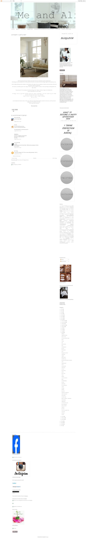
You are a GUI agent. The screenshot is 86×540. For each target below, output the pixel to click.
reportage (66, 232)
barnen (61, 207)
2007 (62, 425)
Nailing (63, 376)
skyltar (61, 235)
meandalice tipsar (67, 224)
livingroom (65, 220)
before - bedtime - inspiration (66, 398)
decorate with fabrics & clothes (67, 360)
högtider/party (67, 217)
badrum (67, 206)
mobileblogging (71, 226)
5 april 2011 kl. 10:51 (17, 121)
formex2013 (61, 213)
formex (72, 211)
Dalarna (72, 209)
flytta (67, 211)
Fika (62, 345)
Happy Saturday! (64, 335)
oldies (73, 228)
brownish (63, 391)
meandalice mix (70, 222)
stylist (67, 236)
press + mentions (66, 29)
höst (70, 217)
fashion (64, 211)
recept (68, 231)
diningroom (64, 210)
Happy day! (63, 401)
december (63, 320)
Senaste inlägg (14, 158)
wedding (72, 239)
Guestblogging (64, 380)
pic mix (63, 348)
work (73, 240)
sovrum (63, 235)
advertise (30, 29)
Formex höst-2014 (70, 212)
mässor (66, 227)
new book (63, 411)
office (67, 228)
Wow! (62, 339)
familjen (61, 211)
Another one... (64, 358)
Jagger (63, 355)
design (61, 210)
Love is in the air (64, 377)
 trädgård (62, 205)
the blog (72, 236)
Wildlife (63, 389)
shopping (69, 233)
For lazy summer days (65, 338)
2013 (62, 316)
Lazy (62, 361)
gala (60, 214)
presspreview (71, 230)
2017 (62, 310)
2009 (62, 422)
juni (62, 329)
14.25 (63, 364)
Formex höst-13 (63, 212)
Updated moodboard (65, 392)
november (63, 322)
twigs (62, 379)
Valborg (63, 333)
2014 (62, 315)
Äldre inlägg (55, 158)
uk (73, 238)
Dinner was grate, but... (65, 410)
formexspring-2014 (70, 213)
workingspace (62, 241)
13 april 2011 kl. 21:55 (18, 153)
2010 (62, 421)
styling (65, 236)
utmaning (69, 239)
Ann (15, 124)
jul (70, 219)
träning (61, 238)
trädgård (72, 237)
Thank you (63, 367)
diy (67, 210)
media (61, 226)
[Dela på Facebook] (16, 109)
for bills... (63, 382)
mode (61, 227)
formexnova (65, 213)
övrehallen (66, 243)
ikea (73, 217)
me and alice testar (70, 221)
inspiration (62, 219)
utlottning (65, 239)
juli (62, 328)
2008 (62, 424)
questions (64, 231)
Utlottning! (63, 354)
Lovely (63, 414)
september (63, 325)
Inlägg (62, 259)
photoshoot (72, 229)
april (62, 332)
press (67, 230)
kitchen (72, 219)
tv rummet (66, 238)
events (72, 210)
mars (63, 416)
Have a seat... (64, 336)
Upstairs (63, 407)
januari (63, 419)
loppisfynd (71, 220)
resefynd (69, 232)
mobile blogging (66, 226)
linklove (58, 29)
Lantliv (63, 386)
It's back (63, 408)
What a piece (64, 344)
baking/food (72, 206)
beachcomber (16, 117)
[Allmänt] (14, 528)
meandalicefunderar (62, 225)
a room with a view (65, 402)
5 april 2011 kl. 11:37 (17, 139)
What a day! (64, 357)
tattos (69, 236)
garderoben (72, 214)
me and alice (16, 142)
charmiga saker (65, 209)
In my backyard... (64, 385)
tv (62, 238)
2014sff (69, 205)
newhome (72, 227)
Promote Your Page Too (16, 454)
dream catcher (64, 405)
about (17, 29)
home (12, 29)
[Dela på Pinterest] (17, 109)
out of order (63, 395)
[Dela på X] (14, 109)
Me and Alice (14, 434)
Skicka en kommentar (16, 156)
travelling (63, 237)
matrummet (62, 221)
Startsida (34, 158)
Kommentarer (63, 261)
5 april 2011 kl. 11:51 (17, 147)
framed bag (63, 370)
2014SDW (65, 205)
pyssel (61, 231)
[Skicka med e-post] (12, 109)
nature (69, 227)
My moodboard (64, 404)
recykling (72, 231)
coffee (69, 209)
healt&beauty (64, 216)
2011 (62, 319)
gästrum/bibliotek (70, 215)
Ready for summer (65, 352)
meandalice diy (63, 222)
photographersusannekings (64, 229)
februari (63, 417)
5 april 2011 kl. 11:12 (17, 130)
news (61, 228)
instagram (67, 219)
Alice (62, 351)
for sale (69, 211)
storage (63, 388)
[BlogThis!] (13, 109)
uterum (61, 239)
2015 (62, 313)
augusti (63, 326)
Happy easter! (64, 363)
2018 (62, 309)
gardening (63, 383)
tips (60, 237)
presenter (64, 230)
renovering (61, 232)
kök (61, 220)
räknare (13, 493)
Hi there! (63, 413)
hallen (61, 216)
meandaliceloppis (70, 225)
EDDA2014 (69, 210)
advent (71, 205)
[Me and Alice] (16, 453)
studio (63, 236)
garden (63, 214)
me (65, 221)
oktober (63, 323)
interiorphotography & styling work (44, 29)
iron (62, 342)
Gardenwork (64, 366)
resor (72, 232)
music (63, 227)
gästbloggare (62, 215)
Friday (63, 341)
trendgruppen (67, 237)
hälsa (63, 217)
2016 (62, 312)
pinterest (61, 230)
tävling (71, 238)
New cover (63, 373)
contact (23, 29)
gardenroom (67, 214)
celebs (60, 209)
